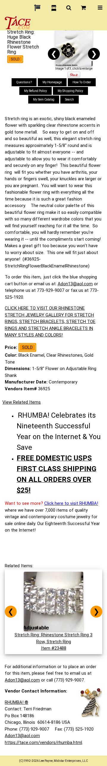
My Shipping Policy (70, 91)
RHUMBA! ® (16, 702)
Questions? (24, 82)
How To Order (82, 82)
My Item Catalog (43, 99)
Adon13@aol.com (75, 283)
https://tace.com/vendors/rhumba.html (43, 742)
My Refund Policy (35, 91)
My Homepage (52, 82)
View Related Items (21, 402)
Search (69, 99)
